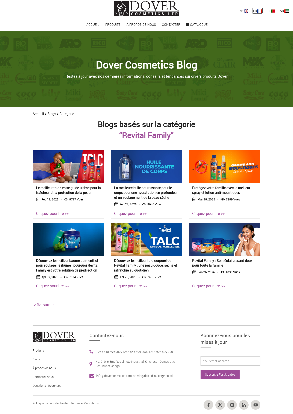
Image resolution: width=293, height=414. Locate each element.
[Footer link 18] (255, 405)
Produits (113, 24)
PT (268, 11)
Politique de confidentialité (50, 403)
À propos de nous (141, 24)
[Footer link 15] (220, 405)
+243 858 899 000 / (135, 352)
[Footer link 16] (232, 405)
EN (242, 11)
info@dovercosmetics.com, (114, 376)
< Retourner (44, 304)
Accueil (92, 24)
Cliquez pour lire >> (52, 213)
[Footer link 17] (244, 405)
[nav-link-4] (146, 8)
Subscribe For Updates (220, 374)
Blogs (51, 113)
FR (255, 11)
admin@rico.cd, (143, 376)
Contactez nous (43, 377)
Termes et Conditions (85, 403)
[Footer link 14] (208, 405)
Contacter (171, 24)
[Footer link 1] (52, 337)
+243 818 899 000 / (109, 352)
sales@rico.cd (163, 376)
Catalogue (198, 24)
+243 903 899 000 (161, 352)
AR (282, 11)
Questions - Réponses (47, 386)
